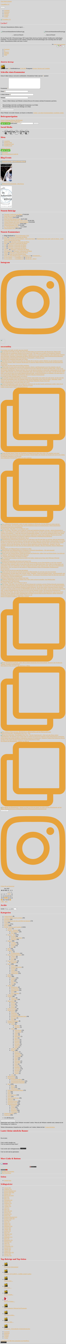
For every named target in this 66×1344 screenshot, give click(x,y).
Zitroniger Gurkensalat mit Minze (13, 214)
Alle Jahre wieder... (9, 1315)
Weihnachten (14, 973)
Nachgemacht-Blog (16, 1079)
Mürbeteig (8, 1226)
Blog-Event (9, 1195)
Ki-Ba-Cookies (8, 217)
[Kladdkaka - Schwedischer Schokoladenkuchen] (6, 1327)
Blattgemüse (14, 987)
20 (5, 898)
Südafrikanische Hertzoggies (12, 223)
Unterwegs (7, 1115)
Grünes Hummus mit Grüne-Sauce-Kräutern (16, 222)
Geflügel (13, 978)
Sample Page (7, 1180)
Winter (13, 1007)
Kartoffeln (14, 944)
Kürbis (7, 1223)
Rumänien (17, 1067)
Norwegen (17, 1061)
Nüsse (12, 1087)
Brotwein (6, 242)
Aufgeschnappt (8, 916)
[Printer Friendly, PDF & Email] (60, 46)
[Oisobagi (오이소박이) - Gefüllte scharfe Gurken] (6, 1272)
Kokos (7, 1215)
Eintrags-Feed (8, 142)
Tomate (7, 1249)
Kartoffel (8, 1214)
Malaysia (16, 1039)
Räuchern (13, 1018)
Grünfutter (7, 924)
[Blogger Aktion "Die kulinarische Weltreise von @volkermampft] (6, 207)
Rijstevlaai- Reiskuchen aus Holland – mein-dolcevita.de (19, 238)
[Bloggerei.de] (4, 1164)
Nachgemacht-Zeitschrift (17, 1082)
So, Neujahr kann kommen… (12, 226)
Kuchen (13, 936)
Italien (16, 1059)
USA (12, 1075)
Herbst (13, 1004)
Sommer (13, 1005)
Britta (5, 243)
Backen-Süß (9, 1192)
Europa (13, 1050)
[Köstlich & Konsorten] (7, 1171)
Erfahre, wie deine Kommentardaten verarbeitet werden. (48, 113)
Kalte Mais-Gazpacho (10, 216)
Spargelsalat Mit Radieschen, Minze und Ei (16, 220)
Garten (55, 44)
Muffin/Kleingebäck (16, 938)
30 (10, 900)
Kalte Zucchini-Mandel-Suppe (12, 219)
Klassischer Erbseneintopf (11, 1267)
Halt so (6, 925)
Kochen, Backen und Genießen (41, 68)
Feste (9, 964)
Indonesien (17, 1036)
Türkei (16, 1047)
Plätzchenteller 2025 (9, 228)
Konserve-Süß (9, 1218)
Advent (13, 965)
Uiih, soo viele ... (8, 1322)
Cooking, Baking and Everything (13, 918)
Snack (9, 1096)
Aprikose (8, 1189)
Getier (5, 922)
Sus (9, 68)
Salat (9, 1092)
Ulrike (6, 254)
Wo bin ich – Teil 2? (30, 258)
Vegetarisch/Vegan (13, 1101)
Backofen (13, 1105)
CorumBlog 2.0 (5, 4)
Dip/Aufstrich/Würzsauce (14, 955)
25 (1, 900)
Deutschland (17, 1055)
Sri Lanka (17, 1044)
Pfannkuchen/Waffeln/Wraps (15, 1090)
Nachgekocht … (36, 255)
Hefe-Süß (8, 1211)
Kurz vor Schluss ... (9, 1301)
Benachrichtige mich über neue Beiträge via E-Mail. (17, 106)
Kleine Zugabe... (8, 1294)
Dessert (10, 950)
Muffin (7, 1225)
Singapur (16, 1042)
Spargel (7, 1248)
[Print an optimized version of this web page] (5, 151)
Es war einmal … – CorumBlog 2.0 (13, 257)
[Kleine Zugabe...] (6, 1293)
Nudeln (13, 945)
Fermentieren (14, 1015)
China (16, 1033)
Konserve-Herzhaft (10, 1217)
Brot (6, 1197)
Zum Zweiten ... (8, 1281)
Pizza (12, 933)
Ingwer (7, 1212)
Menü (2, 7)
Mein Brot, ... (7, 1287)
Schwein (13, 982)
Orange (7, 1229)
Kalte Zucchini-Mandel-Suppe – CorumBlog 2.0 (17, 255)
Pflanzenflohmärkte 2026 (11, 225)
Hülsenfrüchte (15, 990)
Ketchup (13, 958)
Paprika (7, 1231)
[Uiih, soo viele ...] (6, 1320)
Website (3, 97)
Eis (12, 951)
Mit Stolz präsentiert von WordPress (19, 1341)
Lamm (13, 979)
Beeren (13, 1085)
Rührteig (7, 1241)
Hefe (6, 1209)
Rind (12, 981)
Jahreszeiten (11, 1001)
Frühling (13, 1002)
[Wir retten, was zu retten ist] (12, 184)
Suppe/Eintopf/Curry (13, 1098)
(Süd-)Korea (17, 1030)
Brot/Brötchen (15, 931)
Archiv (2, 909)
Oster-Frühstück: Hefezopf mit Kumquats (15, 1308)
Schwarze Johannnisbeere (61, 44)
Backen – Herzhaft (13, 930)
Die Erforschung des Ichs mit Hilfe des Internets (17, 921)
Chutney (13, 956)
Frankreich (17, 1056)
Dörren (13, 1011)
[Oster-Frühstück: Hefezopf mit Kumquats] (6, 1306)
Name (3, 91)
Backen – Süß (11, 934)
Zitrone (7, 1254)
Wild (12, 984)
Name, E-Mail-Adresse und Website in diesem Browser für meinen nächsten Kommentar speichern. (30, 101)
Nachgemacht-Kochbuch (18, 1081)
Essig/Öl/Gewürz (12, 961)
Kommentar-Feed (9, 144)
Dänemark (17, 1053)
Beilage (10, 941)
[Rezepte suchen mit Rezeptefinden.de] (6, 1173)
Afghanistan (17, 1032)
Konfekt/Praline (15, 953)
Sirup (12, 1019)
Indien (16, 1035)
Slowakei (17, 1070)
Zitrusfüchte (14, 1088)
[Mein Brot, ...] (6, 1286)
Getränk (10, 996)
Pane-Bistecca (8, 251)
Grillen (13, 1107)
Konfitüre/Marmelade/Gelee (18, 1016)
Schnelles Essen (12, 1095)
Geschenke (11, 995)
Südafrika (17, 1027)
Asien (12, 1028)
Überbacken (14, 1112)
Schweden (17, 1068)
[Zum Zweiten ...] (6, 1279)
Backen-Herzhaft (10, 1191)
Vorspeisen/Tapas (12, 1102)
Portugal (16, 1065)
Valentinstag (14, 971)
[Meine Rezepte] (5, 148)
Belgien (16, 1052)
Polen (16, 1064)
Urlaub (7, 1251)
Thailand (16, 1045)
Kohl (12, 991)
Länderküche (11, 1022)
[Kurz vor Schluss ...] (6, 1300)
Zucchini (8, 1255)
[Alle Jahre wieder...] (6, 1313)
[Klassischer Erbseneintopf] (6, 1265)
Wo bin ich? (28, 257)
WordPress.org (8, 145)
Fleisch (9, 976)
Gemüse (13, 942)
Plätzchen (13, 939)
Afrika (13, 1024)
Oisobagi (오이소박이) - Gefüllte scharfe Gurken (17, 1274)
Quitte (7, 1235)
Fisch (9, 975)
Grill (6, 1208)
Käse (6, 1221)
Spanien (16, 1072)
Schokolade (8, 1246)
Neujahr (13, 968)
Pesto (12, 959)
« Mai (2, 901)
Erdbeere (8, 1203)
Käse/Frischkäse (12, 1008)
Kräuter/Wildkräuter (13, 1021)
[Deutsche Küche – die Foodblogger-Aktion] (13, 161)
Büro (9, 948)
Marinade (13, 962)
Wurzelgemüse (15, 993)
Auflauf (10, 928)
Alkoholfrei (14, 999)
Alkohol (13, 998)
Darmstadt (7, 919)
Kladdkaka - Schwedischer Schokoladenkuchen (17, 1329)
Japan (16, 1038)
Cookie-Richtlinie (50, 1127)
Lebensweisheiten (9, 1113)
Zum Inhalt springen (6, 1)
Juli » (6, 901)
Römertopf (14, 1110)
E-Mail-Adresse (5, 94)
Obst (9, 1084)
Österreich (17, 1062)
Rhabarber (8, 1237)
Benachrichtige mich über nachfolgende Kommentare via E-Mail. (20, 105)
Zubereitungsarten (12, 1104)
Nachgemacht (11, 1078)
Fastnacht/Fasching (16, 967)
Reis (12, 947)
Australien (14, 1048)
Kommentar (4, 88)
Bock (5, 237)
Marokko (16, 1025)
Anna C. (6, 249)
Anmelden (7, 141)
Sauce (9, 1093)
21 (6, 898)
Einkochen (14, 1013)
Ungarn (16, 1073)
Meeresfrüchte (11, 1076)
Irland (16, 1058)
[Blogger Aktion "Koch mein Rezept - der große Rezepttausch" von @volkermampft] (6, 180)
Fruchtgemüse (15, 988)
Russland (16, 1041)
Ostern (13, 970)
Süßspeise (10, 1099)
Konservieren (11, 1010)
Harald (6, 252)
